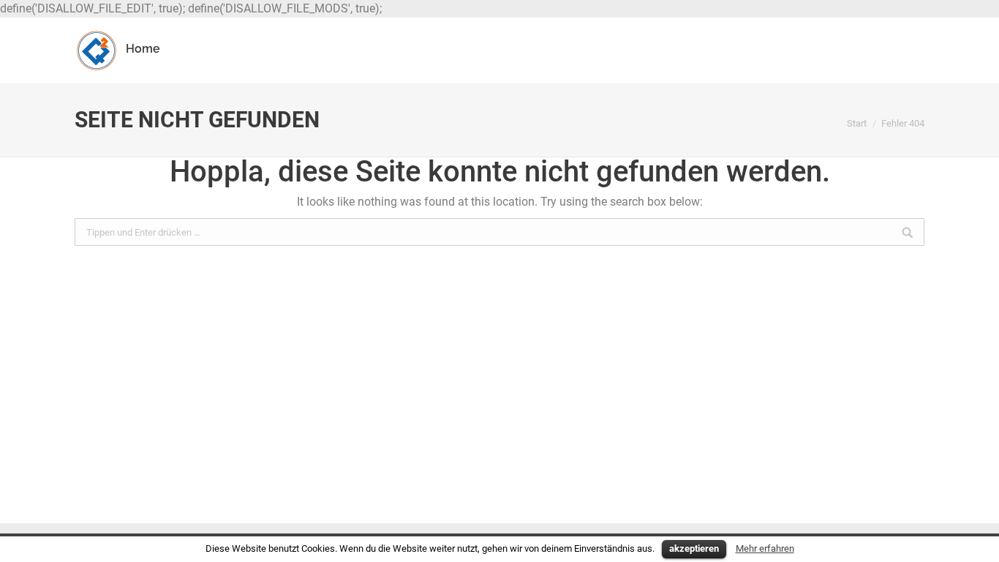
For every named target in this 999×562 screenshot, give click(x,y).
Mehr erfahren (765, 548)
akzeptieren (694, 548)
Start (857, 123)
